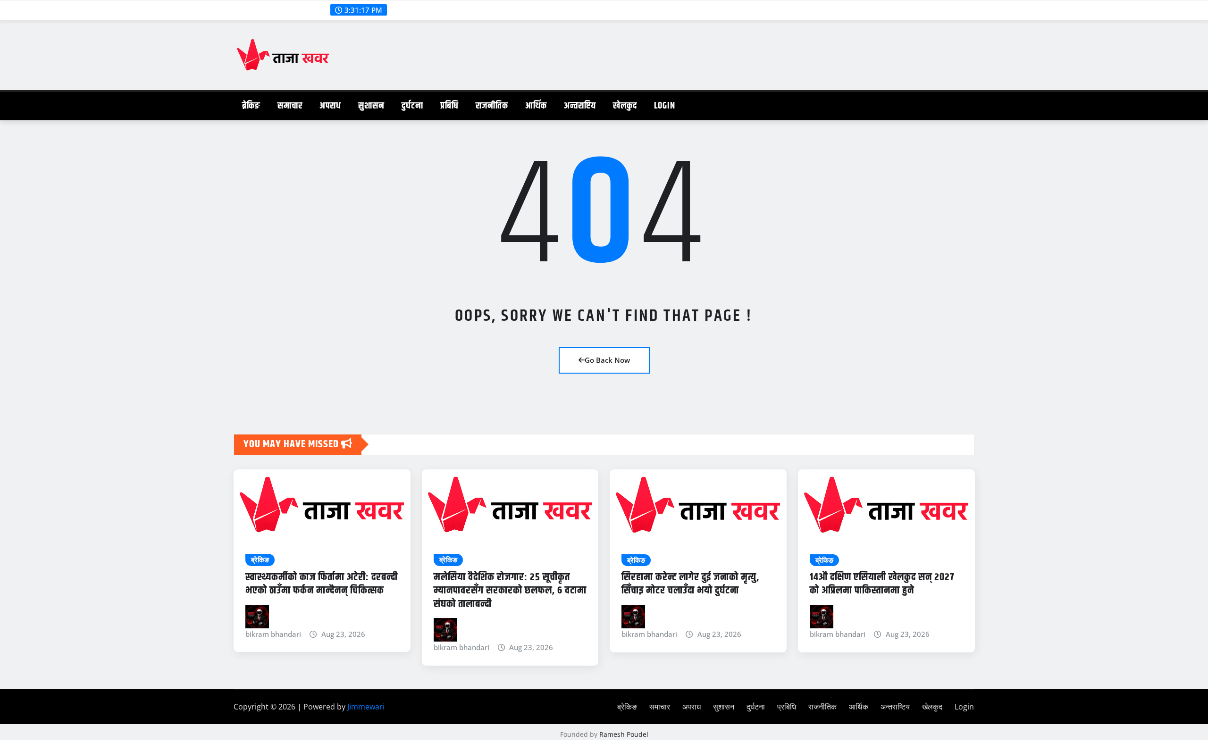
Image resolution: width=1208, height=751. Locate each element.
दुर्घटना (412, 106)
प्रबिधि (449, 106)
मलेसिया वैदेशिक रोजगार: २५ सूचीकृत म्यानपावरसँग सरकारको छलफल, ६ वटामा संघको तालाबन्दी (510, 590)
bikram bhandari (273, 634)
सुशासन (371, 106)
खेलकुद (625, 106)
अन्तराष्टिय (580, 106)
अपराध (330, 106)
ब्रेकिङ (251, 106)
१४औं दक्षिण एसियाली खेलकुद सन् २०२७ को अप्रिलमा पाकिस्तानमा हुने (882, 584)
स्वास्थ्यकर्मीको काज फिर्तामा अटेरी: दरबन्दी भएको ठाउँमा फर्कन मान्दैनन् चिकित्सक (321, 584)
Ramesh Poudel (623, 734)
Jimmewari (366, 706)
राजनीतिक (492, 106)
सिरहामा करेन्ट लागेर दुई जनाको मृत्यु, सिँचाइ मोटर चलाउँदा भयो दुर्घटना (690, 584)
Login (664, 106)
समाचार (289, 106)
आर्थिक (536, 106)
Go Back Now (607, 360)
